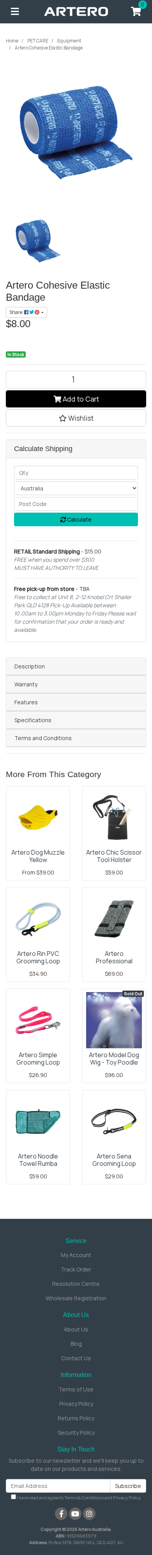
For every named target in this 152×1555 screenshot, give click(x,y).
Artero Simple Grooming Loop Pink (38, 1062)
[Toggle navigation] (15, 11)
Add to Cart (80, 399)
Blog (76, 1343)
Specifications (32, 720)
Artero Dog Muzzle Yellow (38, 856)
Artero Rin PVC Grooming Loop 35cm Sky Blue (38, 961)
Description (29, 666)
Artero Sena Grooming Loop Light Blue (114, 1163)
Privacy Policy (76, 1403)
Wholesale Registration (76, 1298)
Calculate (79, 519)
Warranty (25, 684)
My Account (76, 1255)
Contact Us (76, 1358)
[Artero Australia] (76, 11)
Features (26, 702)
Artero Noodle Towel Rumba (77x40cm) (38, 1163)
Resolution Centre (76, 1283)
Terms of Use (76, 1389)
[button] (76, 418)
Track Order (76, 1269)
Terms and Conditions (43, 738)
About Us (76, 1329)
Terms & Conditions (84, 1497)
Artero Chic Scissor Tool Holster (114, 856)
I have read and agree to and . (78, 1497)
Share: (16, 312)
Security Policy (76, 1432)
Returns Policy (76, 1418)
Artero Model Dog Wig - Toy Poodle (114, 1059)
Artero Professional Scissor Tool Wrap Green (114, 964)
